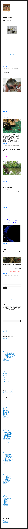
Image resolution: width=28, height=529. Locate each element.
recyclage (4, 497)
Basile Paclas (4, 369)
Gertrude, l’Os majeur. (6, 328)
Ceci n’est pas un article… (10, 387)
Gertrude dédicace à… (7, 461)
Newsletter (4, 359)
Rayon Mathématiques (6, 496)
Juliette (4, 387)
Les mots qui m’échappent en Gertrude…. (9, 354)
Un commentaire (17, 145)
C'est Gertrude (5, 409)
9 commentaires (16, 68)
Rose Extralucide (5, 503)
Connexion (4, 520)
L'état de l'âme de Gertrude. (7, 434)
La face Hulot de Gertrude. (6, 440)
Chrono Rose (5, 414)
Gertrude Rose (5, 68)
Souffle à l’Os (6, 72)
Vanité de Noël (7, 117)
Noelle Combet (5, 375)
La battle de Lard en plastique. (7, 436)
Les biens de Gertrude (6, 450)
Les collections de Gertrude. (7, 451)
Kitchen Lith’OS (5, 330)
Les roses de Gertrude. (6, 479)
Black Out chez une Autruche (7, 407)
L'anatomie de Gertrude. (6, 431)
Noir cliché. (4, 483)
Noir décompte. (5, 485)
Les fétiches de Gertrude (6, 458)
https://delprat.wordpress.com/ (7, 381)
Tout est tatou (5, 506)
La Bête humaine (5, 377)
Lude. (4, 249)
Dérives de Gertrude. (6, 417)
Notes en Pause (7, 187)
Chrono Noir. (5, 413)
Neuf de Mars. (5, 358)
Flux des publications (6, 521)
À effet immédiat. (5, 405)
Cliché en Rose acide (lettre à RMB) (8, 339)
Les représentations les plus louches (8, 475)
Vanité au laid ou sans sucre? (7, 361)
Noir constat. (5, 484)
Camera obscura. (5, 410)
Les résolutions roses (6, 477)
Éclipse (5, 214)
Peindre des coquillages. (6, 360)
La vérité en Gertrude (6, 351)
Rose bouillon (5, 499)
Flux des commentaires (6, 522)
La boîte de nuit (5, 437)
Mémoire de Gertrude (6, 481)
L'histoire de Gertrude (6, 435)
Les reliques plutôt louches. (7, 473)
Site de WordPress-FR (6, 523)
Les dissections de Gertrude (7, 454)
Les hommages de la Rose (6, 462)
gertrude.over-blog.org (12, 54)
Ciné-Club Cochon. (6, 415)
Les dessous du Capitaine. (6, 453)
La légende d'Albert (6, 441)
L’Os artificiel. (5, 331)
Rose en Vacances (5, 502)
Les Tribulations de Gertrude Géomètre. (8, 356)
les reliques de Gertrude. (6, 472)
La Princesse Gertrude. (6, 350)
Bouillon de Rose (5, 408)
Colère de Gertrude (6, 416)
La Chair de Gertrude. (6, 349)
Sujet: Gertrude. (5, 505)
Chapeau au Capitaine (6, 412)
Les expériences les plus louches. (7, 457)
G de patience (7, 20)
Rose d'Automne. (5, 500)
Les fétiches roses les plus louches (8, 459)
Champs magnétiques (6, 411)
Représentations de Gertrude (7, 498)
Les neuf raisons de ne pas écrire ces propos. (9, 355)
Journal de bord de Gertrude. (7, 428)
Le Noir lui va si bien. (6, 449)
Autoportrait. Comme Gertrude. (7, 406)
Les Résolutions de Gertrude (7, 476)
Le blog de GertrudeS (8, 11)
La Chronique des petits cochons (7, 439)
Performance (5, 495)
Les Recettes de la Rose (6, 471)
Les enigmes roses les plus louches (8, 456)
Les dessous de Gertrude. (6, 452)
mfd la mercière (5, 373)
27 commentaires (16, 183)
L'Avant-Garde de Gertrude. (7, 432)
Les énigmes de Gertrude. (6, 455)
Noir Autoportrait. (5, 482)
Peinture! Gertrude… (6, 494)
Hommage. (4, 427)
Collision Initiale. (5, 340)
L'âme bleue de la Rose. (6, 430)
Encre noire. (5, 418)
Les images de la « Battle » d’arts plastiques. (9, 353)
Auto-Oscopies (5, 338)
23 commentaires (16, 275)
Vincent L (4, 379)
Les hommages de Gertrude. (7, 460)
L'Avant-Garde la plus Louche (7, 433)
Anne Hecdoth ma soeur (6, 371)
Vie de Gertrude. (5, 329)
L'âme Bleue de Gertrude (6, 429)
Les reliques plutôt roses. (6, 474)
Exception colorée (5, 419)
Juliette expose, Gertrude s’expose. (8, 348)
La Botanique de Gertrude (6, 438)
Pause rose (12, 68)
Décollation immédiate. (6, 341)
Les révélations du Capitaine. (7, 478)
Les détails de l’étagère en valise (7, 352)
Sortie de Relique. (5, 504)
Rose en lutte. (5, 501)
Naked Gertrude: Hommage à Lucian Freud (9, 357)
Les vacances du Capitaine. (7, 480)
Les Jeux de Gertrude (6, 463)
